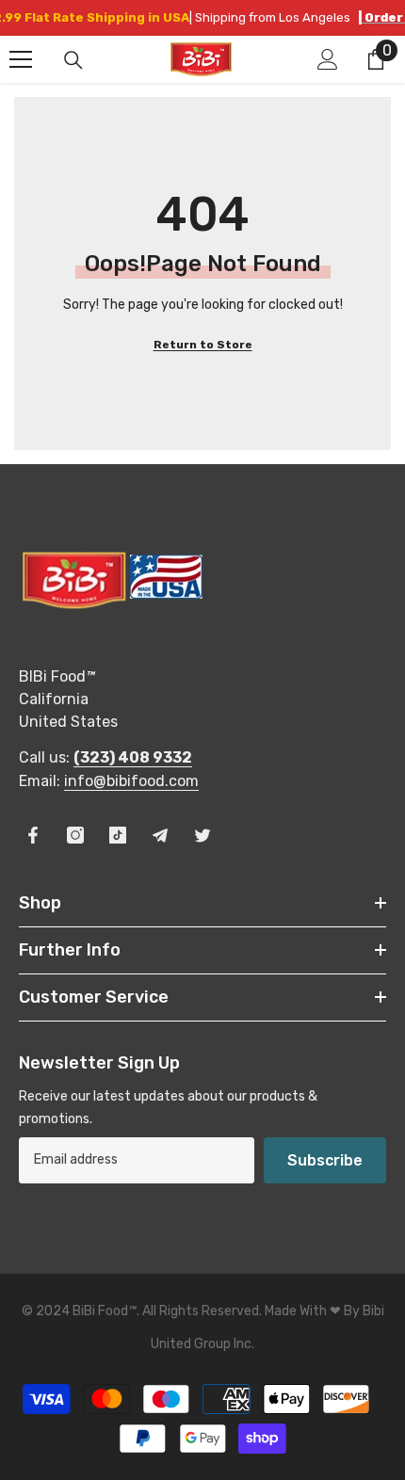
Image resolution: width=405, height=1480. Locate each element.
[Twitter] (202, 835)
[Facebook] (33, 835)
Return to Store (203, 344)
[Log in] (327, 59)
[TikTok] (118, 835)
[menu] (20, 59)
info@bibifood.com (131, 781)
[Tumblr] (160, 835)
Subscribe (325, 1160)
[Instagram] (75, 835)
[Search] (73, 60)
